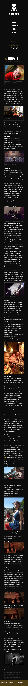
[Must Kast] (14, 8)
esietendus (12, 672)
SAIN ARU (20, 682)
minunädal (13, 677)
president (19, 677)
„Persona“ (18, 270)
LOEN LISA (21, 684)
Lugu (14, 32)
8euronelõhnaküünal (9, 675)
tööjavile (10, 674)
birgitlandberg (7, 677)
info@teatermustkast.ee (14, 45)
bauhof (16, 675)
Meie (14, 29)
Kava (14, 22)
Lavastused (14, 25)
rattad (5, 678)
